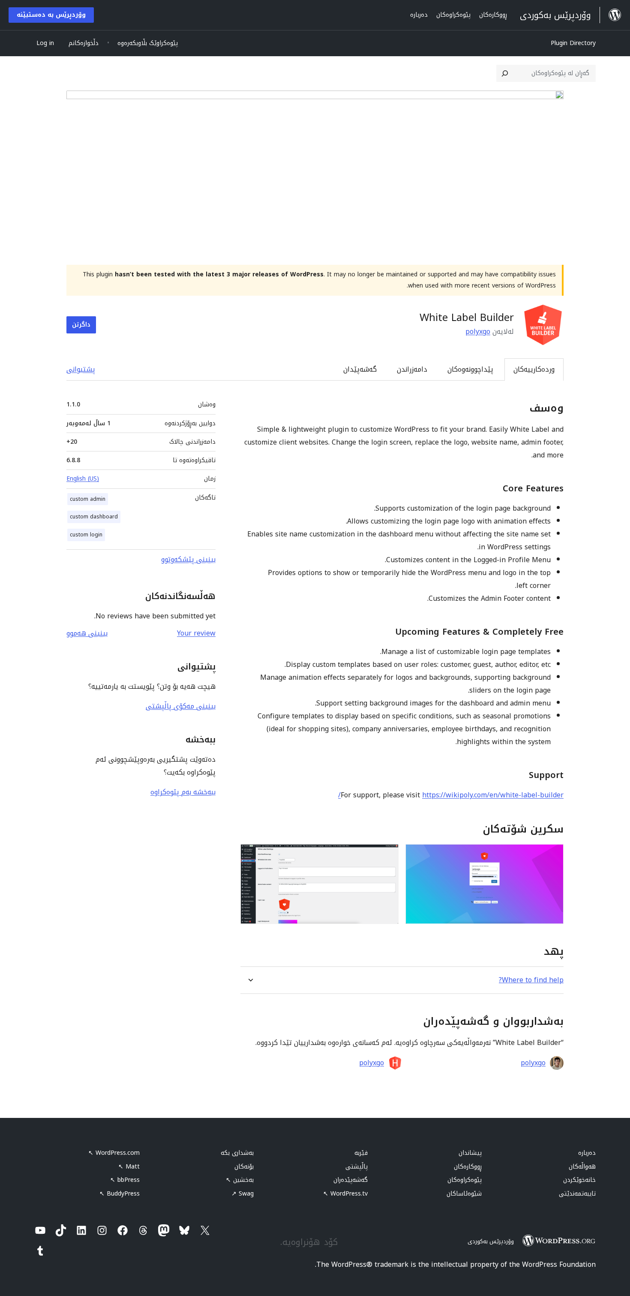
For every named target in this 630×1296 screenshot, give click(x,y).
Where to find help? (531, 980)
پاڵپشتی (356, 1166)
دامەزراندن (412, 369)
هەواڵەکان (582, 1166)
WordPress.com (114, 1153)
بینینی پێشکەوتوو (188, 559)
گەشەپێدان (360, 369)
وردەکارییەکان (534, 369)
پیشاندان (470, 1153)
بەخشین (240, 1180)
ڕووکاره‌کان (468, 1166)
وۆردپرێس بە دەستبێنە (51, 15)
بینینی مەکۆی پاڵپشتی (181, 706)
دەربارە (587, 1153)
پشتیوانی (80, 369)
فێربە (361, 1153)
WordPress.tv (345, 1193)
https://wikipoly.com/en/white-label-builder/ (451, 795)
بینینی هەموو (87, 633)
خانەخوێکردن (579, 1180)
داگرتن (81, 324)
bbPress (125, 1180)
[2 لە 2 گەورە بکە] (387, 855)
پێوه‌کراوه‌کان (464, 1180)
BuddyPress (119, 1193)
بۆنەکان (244, 1166)
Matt (129, 1166)
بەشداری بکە (237, 1153)
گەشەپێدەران (350, 1180)
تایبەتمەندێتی (577, 1193)
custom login (86, 534)
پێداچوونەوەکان (470, 369)
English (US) (82, 478)
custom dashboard (94, 516)
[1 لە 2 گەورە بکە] (552, 855)
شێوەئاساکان (464, 1193)
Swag (242, 1193)
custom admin (87, 499)
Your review (196, 633)
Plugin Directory (573, 43)
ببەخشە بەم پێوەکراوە (183, 792)
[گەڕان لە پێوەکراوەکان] (504, 73)
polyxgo (477, 331)
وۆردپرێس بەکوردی (491, 1241)
